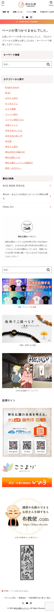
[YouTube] (27, 17)
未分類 (8, 141)
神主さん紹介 (11, 146)
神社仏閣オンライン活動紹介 (19, 163)
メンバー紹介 (11, 114)
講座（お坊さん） (13, 168)
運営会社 (22, 598)
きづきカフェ (11, 103)
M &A (7, 93)
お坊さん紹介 (11, 98)
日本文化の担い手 (13, 136)
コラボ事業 (10, 109)
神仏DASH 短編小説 (15, 152)
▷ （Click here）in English (27, 22)
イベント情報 (31, 12)
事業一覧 (6, 12)
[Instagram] (31, 17)
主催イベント (11, 125)
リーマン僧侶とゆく (15, 119)
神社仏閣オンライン (21, 608)
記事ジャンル (18, 12)
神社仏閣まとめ (12, 157)
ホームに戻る (10, 598)
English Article (12, 87)
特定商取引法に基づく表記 (39, 598)
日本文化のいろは (13, 130)
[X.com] (23, 17)
